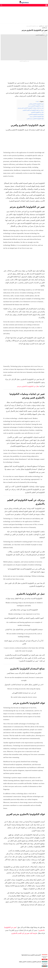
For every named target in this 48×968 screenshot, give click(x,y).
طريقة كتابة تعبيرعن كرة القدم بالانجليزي (24, 933)
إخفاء (37, 101)
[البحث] (1, 5)
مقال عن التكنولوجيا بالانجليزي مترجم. (28, 386)
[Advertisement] (24, 15)
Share (46, 36)
